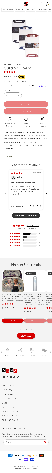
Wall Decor (8, 10)
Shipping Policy (10, 420)
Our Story (7, 394)
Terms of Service (11, 416)
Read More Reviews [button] (26, 215)
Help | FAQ (7, 390)
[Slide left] (20, 329)
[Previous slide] (6, 193)
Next (50, 351)
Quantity (7, 90)
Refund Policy (10, 407)
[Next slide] (46, 193)
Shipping (7, 81)
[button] (41, 4)
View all (26, 336)
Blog (4, 403)
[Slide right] (31, 329)
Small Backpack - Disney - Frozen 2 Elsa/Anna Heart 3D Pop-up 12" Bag (12, 296)
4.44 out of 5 (33, 225)
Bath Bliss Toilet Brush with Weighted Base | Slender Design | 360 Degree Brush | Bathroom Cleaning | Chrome (35, 298)
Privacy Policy (10, 411)
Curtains (20, 10)
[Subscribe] (44, 442)
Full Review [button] (17, 206)
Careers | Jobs (10, 399)
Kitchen (30, 10)
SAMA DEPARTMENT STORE (26, 468)
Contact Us (8, 386)
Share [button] (9, 156)
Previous (2, 351)
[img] (17, 173)
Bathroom (41, 10)
